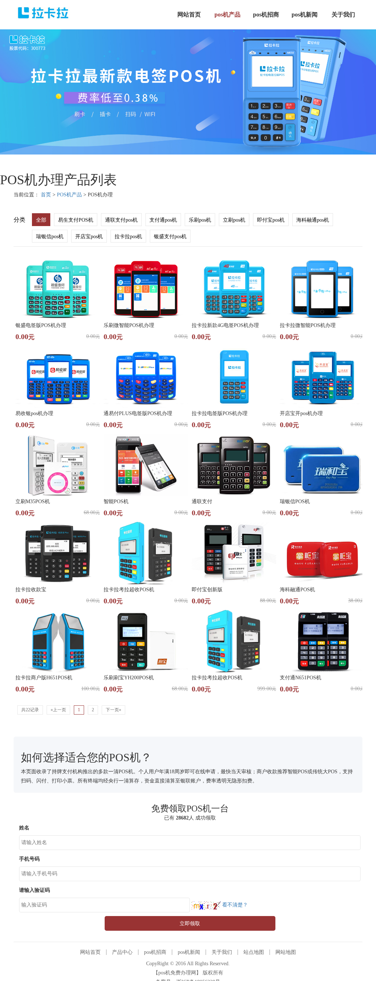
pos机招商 (155, 952)
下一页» (113, 709)
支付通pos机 (163, 220)
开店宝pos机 (89, 236)
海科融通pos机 (312, 220)
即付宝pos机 (271, 220)
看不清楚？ (234, 905)
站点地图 (253, 952)
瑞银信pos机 (50, 236)
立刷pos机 (234, 220)
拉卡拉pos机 (128, 236)
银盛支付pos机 (170, 236)
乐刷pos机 (200, 220)
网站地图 (285, 952)
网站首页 (90, 952)
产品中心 (122, 952)
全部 (41, 220)
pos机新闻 (189, 952)
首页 (46, 194)
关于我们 (222, 952)
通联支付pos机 (121, 220)
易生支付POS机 (75, 220)
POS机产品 (69, 194)
